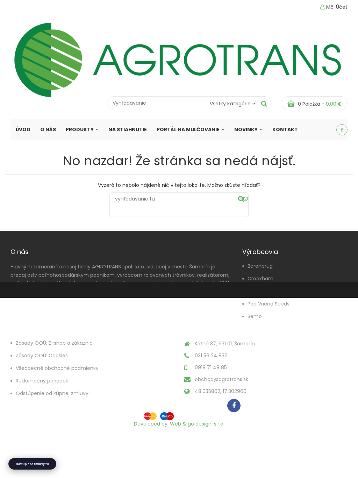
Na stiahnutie (127, 129)
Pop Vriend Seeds (268, 303)
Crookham (260, 278)
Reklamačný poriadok (42, 380)
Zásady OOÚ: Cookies (42, 355)
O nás (48, 129)
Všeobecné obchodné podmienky (57, 368)
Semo (255, 316)
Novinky (246, 129)
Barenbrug (260, 265)
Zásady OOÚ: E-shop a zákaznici (55, 342)
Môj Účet (337, 6)
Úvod (22, 129)
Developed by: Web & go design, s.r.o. (179, 423)
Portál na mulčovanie (188, 129)
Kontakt (285, 129)
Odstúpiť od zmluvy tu (32, 464)
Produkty (80, 129)
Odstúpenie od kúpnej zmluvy (52, 393)
